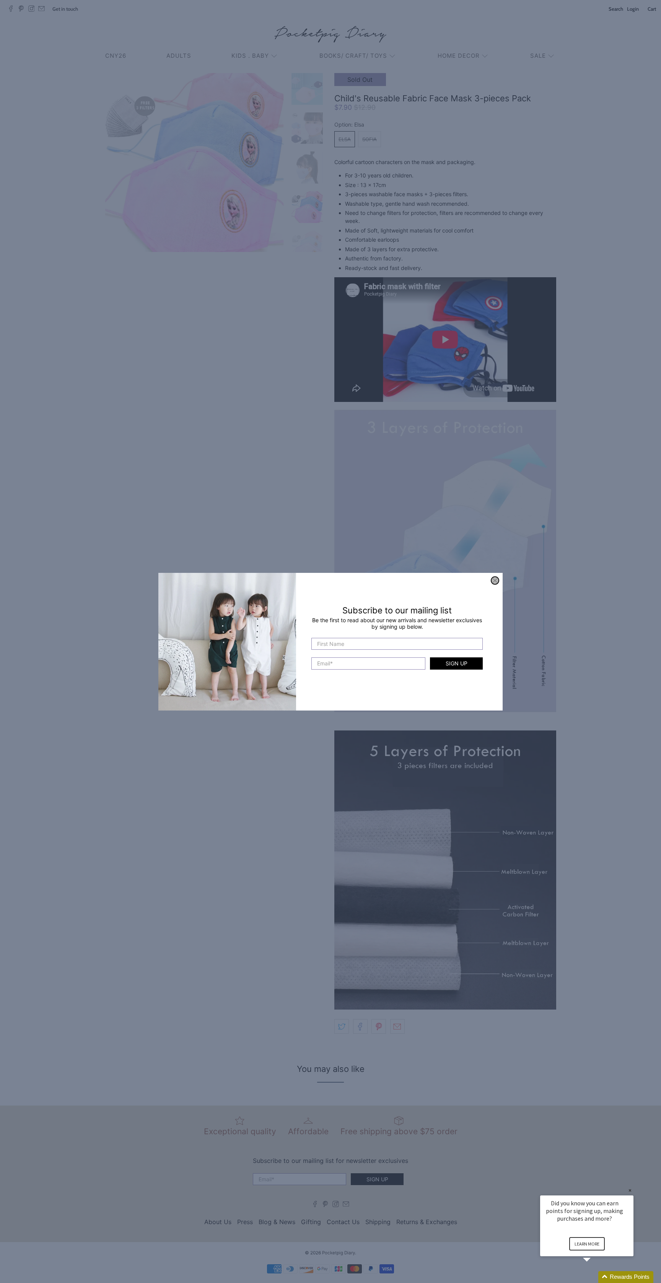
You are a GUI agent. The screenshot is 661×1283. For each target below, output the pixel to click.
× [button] (630, 1190)
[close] (495, 580)
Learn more (587, 1244)
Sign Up (456, 663)
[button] (596, 1277)
